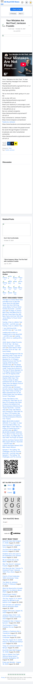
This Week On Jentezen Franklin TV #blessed (10, 583)
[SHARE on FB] (9, 143)
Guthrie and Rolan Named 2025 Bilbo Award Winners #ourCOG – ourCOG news (13, 441)
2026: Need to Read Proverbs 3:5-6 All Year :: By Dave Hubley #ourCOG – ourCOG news (12, 344)
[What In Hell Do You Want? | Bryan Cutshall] (5, 288)
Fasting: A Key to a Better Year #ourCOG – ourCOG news (12, 323)
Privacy (3, 677)
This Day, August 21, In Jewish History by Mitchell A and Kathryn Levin (12, 600)
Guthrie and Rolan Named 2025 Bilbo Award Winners (13, 446)
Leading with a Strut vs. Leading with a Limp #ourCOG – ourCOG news (12, 334)
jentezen (12, 150)
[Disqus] (16, 188)
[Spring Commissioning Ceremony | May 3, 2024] (5, 283)
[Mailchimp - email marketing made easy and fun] (12, 534)
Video (10, 148)
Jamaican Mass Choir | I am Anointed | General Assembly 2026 (12, 616)
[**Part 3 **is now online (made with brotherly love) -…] (20, 278)
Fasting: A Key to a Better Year (12, 326)
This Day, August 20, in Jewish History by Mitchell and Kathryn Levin (13, 641)
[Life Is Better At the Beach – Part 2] (10, 278)
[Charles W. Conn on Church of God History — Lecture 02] (10, 293)
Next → (21, 13)
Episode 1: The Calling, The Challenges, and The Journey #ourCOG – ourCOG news (12, 451)
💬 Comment (12, 156)
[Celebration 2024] (15, 288)
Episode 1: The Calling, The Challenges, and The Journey (12, 456)
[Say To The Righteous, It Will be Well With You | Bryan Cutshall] (15, 283)
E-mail (5, 522)
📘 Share (20, 156)
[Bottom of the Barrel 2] (15, 278)
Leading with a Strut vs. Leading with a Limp (12, 338)
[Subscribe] (16, 143)
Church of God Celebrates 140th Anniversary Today (11, 577)
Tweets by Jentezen (8, 122)
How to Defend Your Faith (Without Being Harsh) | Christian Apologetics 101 (11, 656)
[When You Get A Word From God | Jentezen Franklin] (5, 293)
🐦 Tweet (28, 156)
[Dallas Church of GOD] (10, 288)
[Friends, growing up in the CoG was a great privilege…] (5, 278)
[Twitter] (12, 143)
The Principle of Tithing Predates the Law (10, 626)
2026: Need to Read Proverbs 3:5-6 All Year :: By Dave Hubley (12, 349)
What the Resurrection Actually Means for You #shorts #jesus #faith (12, 590)
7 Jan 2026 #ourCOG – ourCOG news (10, 329)
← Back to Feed (16, 9)
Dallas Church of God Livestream (9, 636)
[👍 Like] (4, 156)
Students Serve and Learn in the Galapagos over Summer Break (12, 555)
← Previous (13, 13)
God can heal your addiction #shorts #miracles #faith (12, 605)
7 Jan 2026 (17, 330)
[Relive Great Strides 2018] (20, 288)
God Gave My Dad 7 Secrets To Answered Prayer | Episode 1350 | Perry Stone (13, 570)
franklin (7, 150)
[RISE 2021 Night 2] (10, 283)
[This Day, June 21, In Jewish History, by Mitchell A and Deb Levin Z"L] (20, 283)
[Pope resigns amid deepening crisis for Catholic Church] (15, 293)
